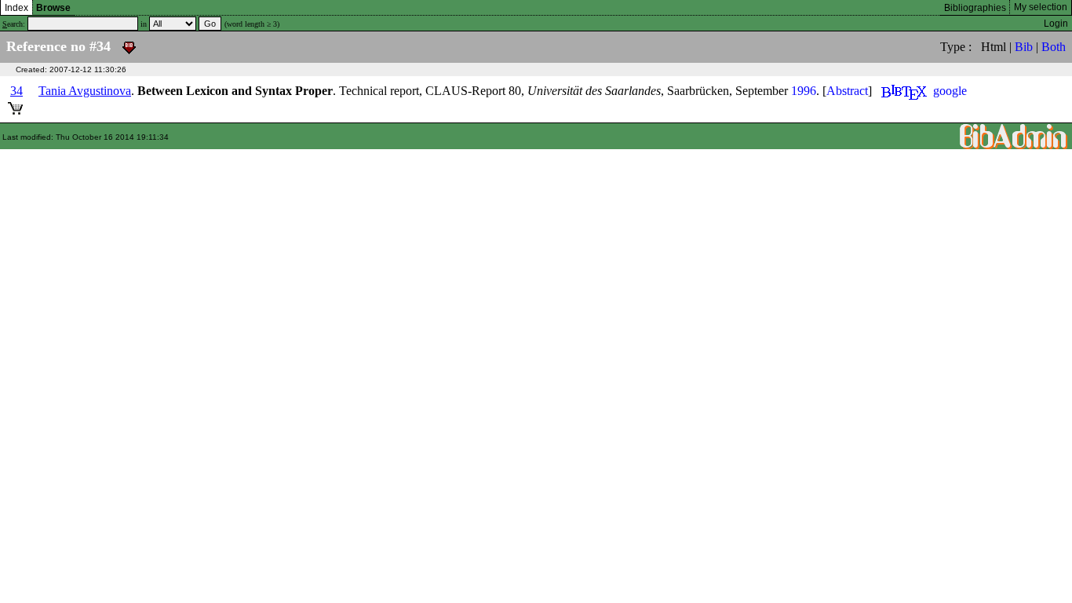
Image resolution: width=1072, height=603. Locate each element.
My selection (1040, 7)
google (950, 90)
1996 (803, 90)
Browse (53, 7)
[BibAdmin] (1014, 135)
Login (1056, 23)
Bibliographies (975, 7)
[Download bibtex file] (129, 46)
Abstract (847, 90)
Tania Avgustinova (84, 90)
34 (16, 90)
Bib (1024, 46)
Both (1053, 46)
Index (16, 7)
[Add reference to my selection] (15, 105)
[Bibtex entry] (904, 90)
